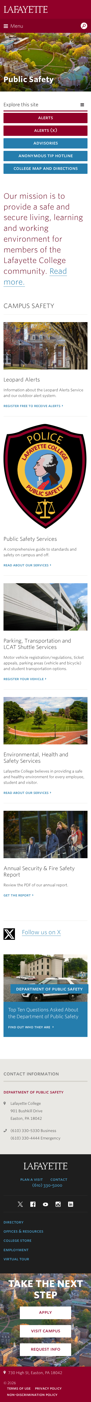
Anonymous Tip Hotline (45, 155)
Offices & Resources (23, 1231)
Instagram (58, 1204)
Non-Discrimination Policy (32, 1394)
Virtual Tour (16, 1259)
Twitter (20, 1204)
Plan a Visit (31, 1179)
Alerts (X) (45, 130)
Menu (16, 26)
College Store (18, 1240)
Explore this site (21, 104)
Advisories (45, 143)
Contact (58, 1179)
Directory (14, 1222)
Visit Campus (45, 1330)
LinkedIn (71, 1204)
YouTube (45, 1204)
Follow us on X (41, 932)
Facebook (33, 1204)
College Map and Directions (46, 168)
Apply (45, 1312)
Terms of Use (19, 1388)
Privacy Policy (48, 1388)
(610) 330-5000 (47, 1185)
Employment (16, 1249)
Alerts (45, 117)
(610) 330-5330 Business (33, 1130)
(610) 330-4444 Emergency (35, 1138)
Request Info (45, 1349)
